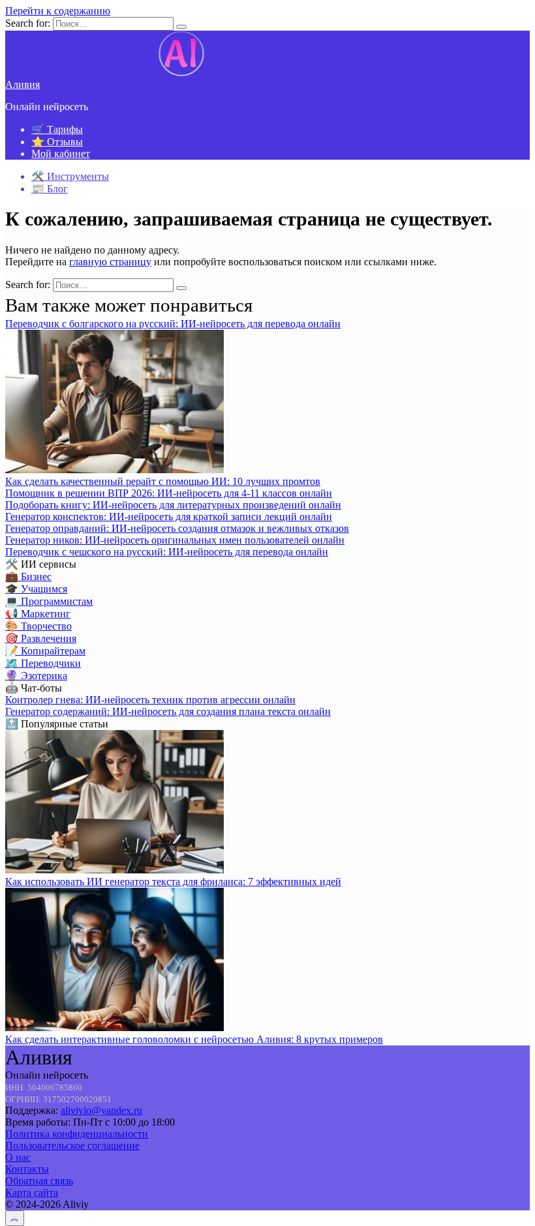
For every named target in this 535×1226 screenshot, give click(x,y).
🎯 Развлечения (40, 638)
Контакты (27, 1169)
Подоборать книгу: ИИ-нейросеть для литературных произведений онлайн (173, 504)
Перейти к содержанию (57, 10)
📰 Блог (49, 188)
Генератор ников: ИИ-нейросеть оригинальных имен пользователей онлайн (174, 540)
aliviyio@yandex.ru (101, 1110)
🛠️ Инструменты (70, 176)
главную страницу (110, 261)
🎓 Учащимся (36, 588)
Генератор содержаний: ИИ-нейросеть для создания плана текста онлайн (168, 711)
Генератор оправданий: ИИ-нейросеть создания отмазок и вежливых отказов (177, 528)
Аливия (22, 84)
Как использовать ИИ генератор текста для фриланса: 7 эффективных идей (173, 881)
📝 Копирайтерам (45, 650)
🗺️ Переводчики (43, 663)
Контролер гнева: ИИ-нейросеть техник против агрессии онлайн (150, 699)
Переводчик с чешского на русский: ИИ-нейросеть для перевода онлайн (166, 551)
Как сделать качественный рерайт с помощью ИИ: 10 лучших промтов (162, 481)
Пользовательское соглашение (72, 1145)
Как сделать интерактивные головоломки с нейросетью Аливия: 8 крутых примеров (194, 1039)
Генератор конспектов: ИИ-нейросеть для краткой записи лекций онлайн (168, 516)
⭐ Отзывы (57, 141)
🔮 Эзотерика (36, 675)
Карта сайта (31, 1192)
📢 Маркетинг (37, 613)
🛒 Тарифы (57, 129)
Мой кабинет (60, 153)
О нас (18, 1157)
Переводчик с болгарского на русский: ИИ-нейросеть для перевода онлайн (173, 323)
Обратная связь (39, 1180)
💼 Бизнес (28, 576)
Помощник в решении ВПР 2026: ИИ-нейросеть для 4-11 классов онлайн (168, 493)
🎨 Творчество (38, 626)
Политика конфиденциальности (76, 1133)
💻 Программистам (49, 601)
